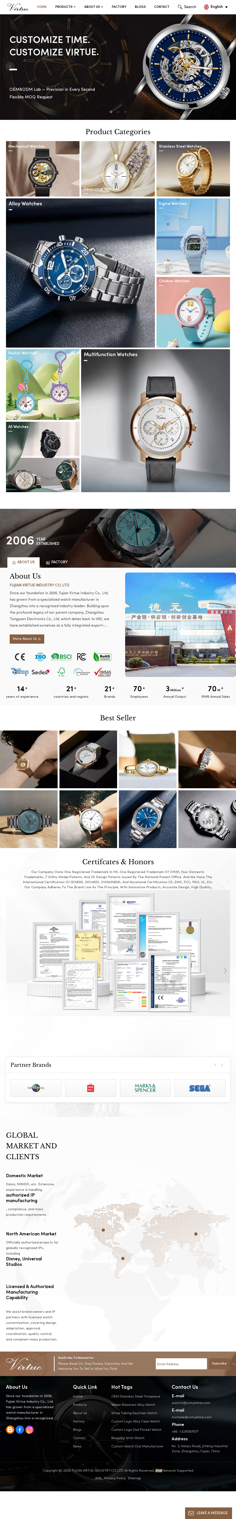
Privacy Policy (115, 1478)
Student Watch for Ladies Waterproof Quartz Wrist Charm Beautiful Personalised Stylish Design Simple (88, 759)
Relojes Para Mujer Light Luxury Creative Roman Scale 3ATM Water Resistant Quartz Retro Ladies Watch (207, 759)
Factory (119, 7)
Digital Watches (173, 204)
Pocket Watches (22, 353)
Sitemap (134, 1478)
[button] (111, 112)
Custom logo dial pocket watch (136, 1429)
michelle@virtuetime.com (192, 1417)
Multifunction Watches (110, 354)
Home (42, 7)
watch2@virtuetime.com (191, 1403)
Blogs (140, 7)
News (77, 1446)
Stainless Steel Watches (180, 147)
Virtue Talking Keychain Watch (134, 1413)
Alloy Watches (25, 204)
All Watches (18, 427)
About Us (92, 7)
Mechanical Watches (26, 147)
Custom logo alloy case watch (135, 1421)
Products (63, 7)
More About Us (25, 639)
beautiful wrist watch (128, 1438)
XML (98, 1478)
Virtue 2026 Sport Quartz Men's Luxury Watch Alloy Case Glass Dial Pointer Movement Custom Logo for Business (207, 819)
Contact (161, 7)
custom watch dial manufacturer (137, 1446)
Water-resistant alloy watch (133, 1404)
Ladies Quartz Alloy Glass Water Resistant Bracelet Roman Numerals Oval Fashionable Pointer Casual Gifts (148, 759)
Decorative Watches (101, 189)
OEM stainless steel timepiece (135, 1396)
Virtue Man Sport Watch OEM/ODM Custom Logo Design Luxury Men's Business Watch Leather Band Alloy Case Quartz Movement (88, 819)
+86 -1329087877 (185, 1431)
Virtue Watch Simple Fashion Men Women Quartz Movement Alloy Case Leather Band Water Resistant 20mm (148, 819)
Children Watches (174, 281)
